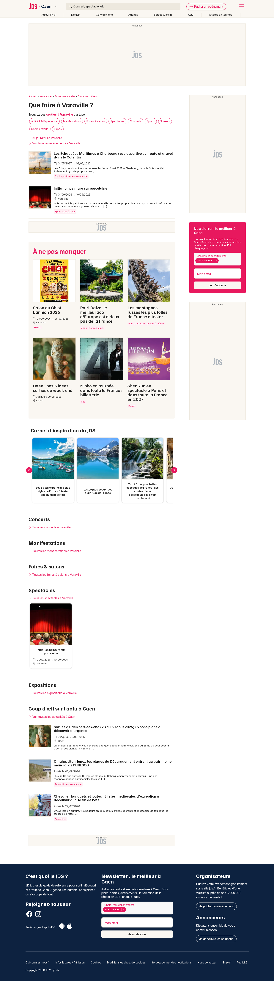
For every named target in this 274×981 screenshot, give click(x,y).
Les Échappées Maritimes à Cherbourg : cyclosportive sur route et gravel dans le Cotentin (113, 155)
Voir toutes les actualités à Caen (53, 717)
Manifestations (72, 121)
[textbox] (220, 261)
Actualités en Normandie (68, 784)
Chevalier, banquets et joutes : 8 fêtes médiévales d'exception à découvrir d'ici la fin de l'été (106, 798)
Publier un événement (208, 6)
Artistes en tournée (220, 14)
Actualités (60, 819)
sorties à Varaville (59, 114)
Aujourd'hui (49, 14)
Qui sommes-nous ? (38, 962)
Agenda (133, 14)
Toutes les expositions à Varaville (54, 693)
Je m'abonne (217, 285)
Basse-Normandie (65, 96)
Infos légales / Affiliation (70, 962)
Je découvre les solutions (216, 939)
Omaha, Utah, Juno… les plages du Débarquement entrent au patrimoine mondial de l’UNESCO (113, 763)
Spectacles (117, 121)
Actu (190, 14)
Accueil (33, 96)
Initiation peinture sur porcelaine (80, 188)
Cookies (96, 962)
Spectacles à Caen (65, 211)
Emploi (227, 962)
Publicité (242, 962)
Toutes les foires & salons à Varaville (56, 574)
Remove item (216, 260)
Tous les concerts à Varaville (51, 527)
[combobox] (217, 259)
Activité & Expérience (44, 121)
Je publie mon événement (216, 906)
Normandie (46, 96)
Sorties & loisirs (163, 14)
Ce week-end (104, 14)
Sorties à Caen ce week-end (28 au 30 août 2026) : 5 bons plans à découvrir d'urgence (107, 728)
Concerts (135, 121)
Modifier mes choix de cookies (126, 962)
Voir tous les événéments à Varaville (56, 143)
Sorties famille (39, 129)
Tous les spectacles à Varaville (52, 598)
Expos (58, 129)
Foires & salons (95, 121)
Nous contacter (207, 962)
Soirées (165, 121)
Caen (46, 6)
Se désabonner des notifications (171, 962)
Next (174, 470)
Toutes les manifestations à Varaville (56, 551)
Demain (75, 14)
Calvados (83, 96)
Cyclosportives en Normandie (71, 176)
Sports (151, 121)
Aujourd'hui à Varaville (47, 138)
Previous (29, 470)
